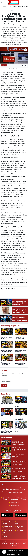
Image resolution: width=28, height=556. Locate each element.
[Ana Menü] (1, 2)
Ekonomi (14, 11)
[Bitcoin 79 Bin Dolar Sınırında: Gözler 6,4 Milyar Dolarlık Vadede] (21, 331)
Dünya (19, 542)
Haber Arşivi (19, 535)
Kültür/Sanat (12, 543)
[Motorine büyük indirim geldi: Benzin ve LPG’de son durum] (7, 331)
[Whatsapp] (18, 511)
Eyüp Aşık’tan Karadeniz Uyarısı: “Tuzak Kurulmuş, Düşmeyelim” (7, 417)
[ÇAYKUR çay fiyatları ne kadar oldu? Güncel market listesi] (7, 357)
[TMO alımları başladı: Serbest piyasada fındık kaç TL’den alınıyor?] (21, 357)
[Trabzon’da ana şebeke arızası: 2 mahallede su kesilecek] (21, 399)
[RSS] (20, 511)
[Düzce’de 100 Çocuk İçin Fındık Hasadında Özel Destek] (21, 424)
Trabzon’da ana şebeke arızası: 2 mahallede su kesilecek (20, 405)
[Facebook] (7, 511)
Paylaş (4, 65)
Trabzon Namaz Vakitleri (7, 526)
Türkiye (14, 7)
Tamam (19, 554)
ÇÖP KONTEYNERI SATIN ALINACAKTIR (7, 404)
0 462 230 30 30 (15, 502)
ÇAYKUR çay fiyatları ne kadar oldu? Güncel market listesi (6, 363)
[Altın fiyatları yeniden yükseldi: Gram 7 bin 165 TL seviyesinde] (21, 344)
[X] (10, 511)
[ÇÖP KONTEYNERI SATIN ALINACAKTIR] (7, 399)
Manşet (17, 543)
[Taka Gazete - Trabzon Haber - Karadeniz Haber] (13, 2)
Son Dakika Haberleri (5, 535)
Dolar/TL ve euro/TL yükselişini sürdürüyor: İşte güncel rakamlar (6, 350)
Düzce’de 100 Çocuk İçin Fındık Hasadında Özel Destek (20, 430)
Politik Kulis (21, 7)
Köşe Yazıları (14, 545)
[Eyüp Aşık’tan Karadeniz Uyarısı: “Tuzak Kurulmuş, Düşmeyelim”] (7, 411)
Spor (9, 7)
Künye (3, 542)
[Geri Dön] (4, 552)
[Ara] (25, 2)
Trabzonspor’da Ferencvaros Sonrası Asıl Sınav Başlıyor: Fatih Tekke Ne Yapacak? (20, 417)
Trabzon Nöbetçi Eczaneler (7, 522)
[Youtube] (15, 511)
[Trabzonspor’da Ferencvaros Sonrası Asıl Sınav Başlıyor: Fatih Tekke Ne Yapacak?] (21, 411)
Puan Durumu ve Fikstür (7, 531)
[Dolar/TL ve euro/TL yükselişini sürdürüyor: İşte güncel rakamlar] (7, 344)
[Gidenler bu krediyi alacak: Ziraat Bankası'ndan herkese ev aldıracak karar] (14, 55)
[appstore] (7, 515)
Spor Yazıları (23, 543)
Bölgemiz (3, 7)
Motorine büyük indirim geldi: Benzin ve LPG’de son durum (6, 337)
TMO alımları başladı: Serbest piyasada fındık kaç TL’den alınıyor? (20, 363)
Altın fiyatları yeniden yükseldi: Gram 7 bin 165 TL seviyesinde (20, 350)
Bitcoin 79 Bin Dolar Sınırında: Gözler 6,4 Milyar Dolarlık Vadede (20, 337)
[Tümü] (26, 394)
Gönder (4, 385)
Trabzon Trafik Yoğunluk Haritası (19, 526)
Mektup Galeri (5, 543)
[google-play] (20, 515)
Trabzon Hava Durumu (19, 522)
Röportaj (24, 542)
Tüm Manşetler (19, 530)
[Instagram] (13, 511)
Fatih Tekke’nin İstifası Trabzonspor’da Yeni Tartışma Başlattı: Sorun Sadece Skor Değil (6, 430)
